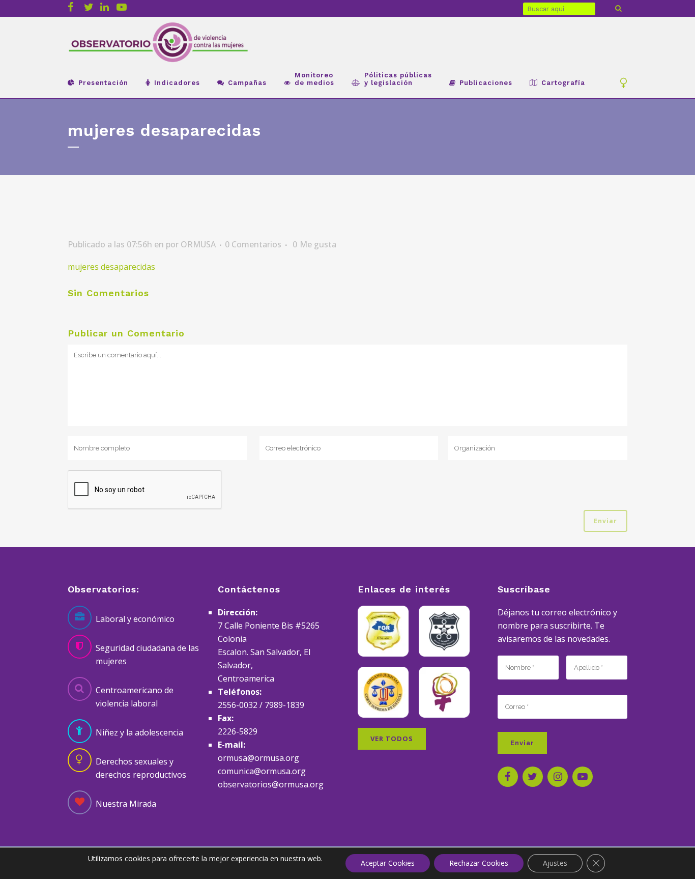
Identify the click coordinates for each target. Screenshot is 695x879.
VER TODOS (391, 738)
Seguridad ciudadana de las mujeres (147, 654)
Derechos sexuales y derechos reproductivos (141, 768)
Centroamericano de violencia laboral (134, 697)
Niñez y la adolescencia (139, 732)
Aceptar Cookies (388, 863)
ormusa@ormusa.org (258, 757)
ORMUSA (198, 244)
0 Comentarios (253, 244)
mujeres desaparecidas (111, 266)
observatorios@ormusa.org (271, 784)
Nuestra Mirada (126, 803)
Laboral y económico (135, 619)
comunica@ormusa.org (262, 771)
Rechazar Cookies (478, 863)
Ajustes (555, 863)
